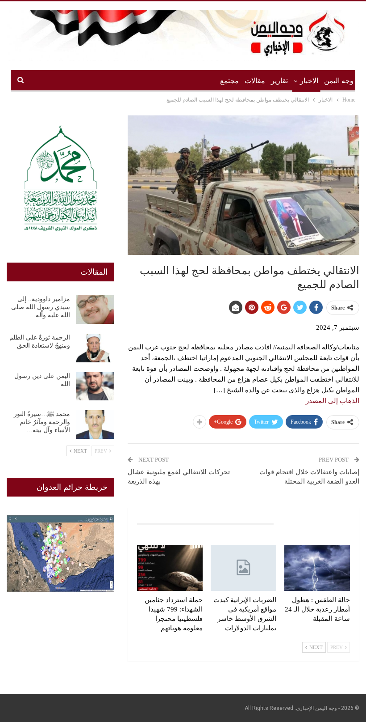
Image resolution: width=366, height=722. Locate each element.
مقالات (255, 81)
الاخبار (309, 81)
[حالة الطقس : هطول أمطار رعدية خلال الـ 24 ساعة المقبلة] (317, 568)
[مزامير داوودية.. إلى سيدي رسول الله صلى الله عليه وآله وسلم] (95, 309)
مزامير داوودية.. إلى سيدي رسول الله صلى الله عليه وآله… (40, 307)
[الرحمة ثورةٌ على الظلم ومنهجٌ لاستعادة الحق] (95, 348)
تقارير (279, 81)
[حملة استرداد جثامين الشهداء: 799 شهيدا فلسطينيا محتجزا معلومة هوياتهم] (170, 568)
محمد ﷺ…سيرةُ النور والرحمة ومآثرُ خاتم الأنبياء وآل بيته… (42, 422)
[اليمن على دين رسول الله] (95, 386)
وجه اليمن (339, 81)
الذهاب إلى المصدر (332, 400)
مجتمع (229, 81)
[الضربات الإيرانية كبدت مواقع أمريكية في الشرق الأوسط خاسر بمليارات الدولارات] (243, 568)
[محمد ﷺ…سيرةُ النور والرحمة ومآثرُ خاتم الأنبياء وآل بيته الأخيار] (95, 424)
